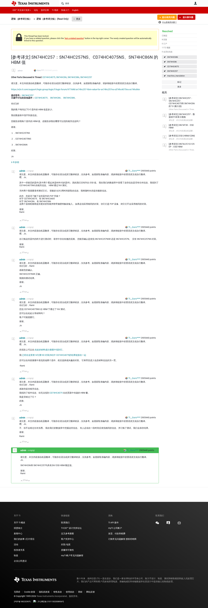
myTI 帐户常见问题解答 (72, 555)
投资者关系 (19, 550)
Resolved (167, 31)
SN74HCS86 (172, 57)
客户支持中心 (67, 539)
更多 (78, 19)
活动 (16, 544)
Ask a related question (74, 38)
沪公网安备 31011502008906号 (51, 602)
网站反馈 (90, 592)
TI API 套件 (113, 522)
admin (20, 71)
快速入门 (65, 10)
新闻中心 (18, 533)
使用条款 (70, 592)
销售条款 (57, 592)
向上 (20, 221)
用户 (195, 3)
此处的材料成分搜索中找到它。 (50, 349)
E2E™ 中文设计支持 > (22, 10)
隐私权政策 (44, 592)
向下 (28, 221)
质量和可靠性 (67, 550)
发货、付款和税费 (116, 533)
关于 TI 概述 (19, 522)
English (75, 10)
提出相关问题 (168, 17)
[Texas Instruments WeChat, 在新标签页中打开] (157, 524)
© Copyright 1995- (25, 596)
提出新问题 (187, 17)
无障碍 (17, 592)
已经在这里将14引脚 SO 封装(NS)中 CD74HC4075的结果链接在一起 (54, 355)
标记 (179, 82)
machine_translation (176, 76)
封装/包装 (66, 544)
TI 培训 (55, 10)
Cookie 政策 (29, 592)
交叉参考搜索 (67, 533)
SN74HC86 (172, 62)
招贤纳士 (18, 528)
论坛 (36, 10)
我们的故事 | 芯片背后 (24, 539)
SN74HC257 (172, 71)
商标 (80, 592)
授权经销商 (131, 539)
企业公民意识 (20, 561)
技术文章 (45, 10)
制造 (16, 555)
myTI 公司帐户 (115, 528)
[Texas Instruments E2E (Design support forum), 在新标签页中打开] (168, 524)
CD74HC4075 (173, 66)
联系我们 (65, 522)
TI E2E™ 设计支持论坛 (71, 528)
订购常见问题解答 (116, 539)
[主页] (32, 3)
